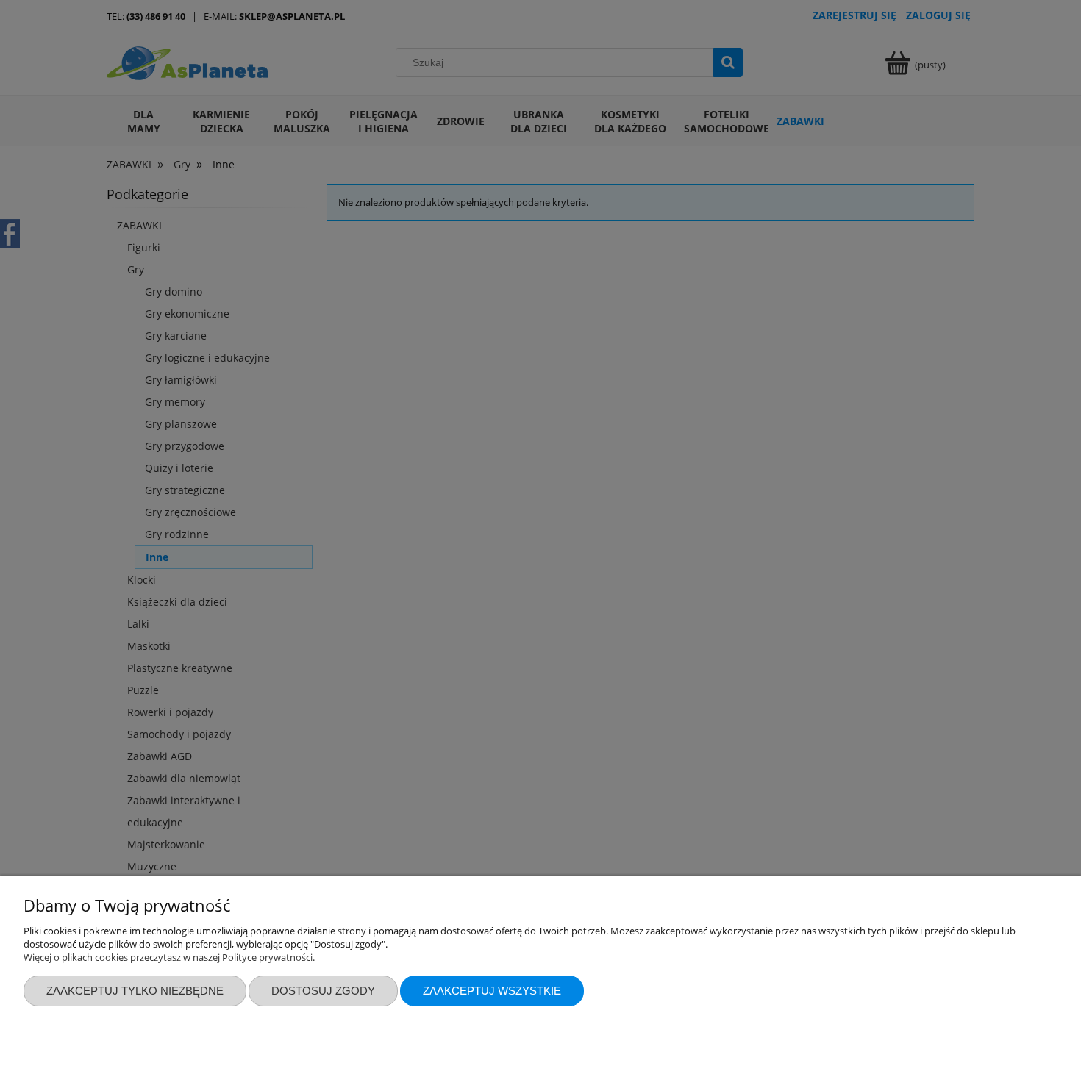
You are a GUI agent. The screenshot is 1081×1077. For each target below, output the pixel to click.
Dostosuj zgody (323, 990)
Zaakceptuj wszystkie (492, 990)
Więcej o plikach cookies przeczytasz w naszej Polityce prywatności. (169, 957)
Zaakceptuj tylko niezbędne (135, 990)
